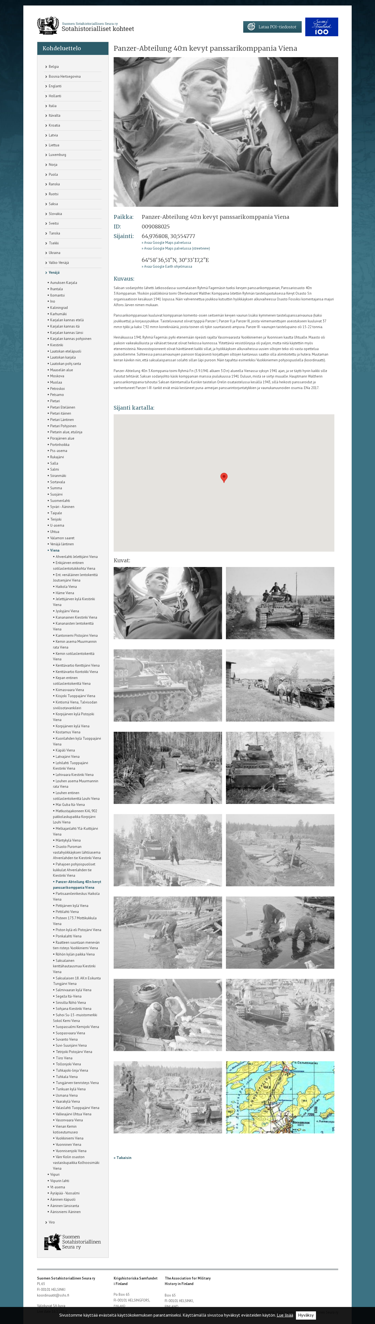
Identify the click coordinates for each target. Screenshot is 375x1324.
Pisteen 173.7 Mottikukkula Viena (75, 920)
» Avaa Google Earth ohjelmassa (167, 266)
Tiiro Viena (62, 1057)
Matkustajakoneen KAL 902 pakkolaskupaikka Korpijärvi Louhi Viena (75, 816)
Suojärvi (55, 494)
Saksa (53, 204)
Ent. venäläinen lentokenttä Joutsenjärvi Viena (75, 577)
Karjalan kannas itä (63, 326)
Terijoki (54, 519)
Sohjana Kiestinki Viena (72, 1008)
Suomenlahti (58, 500)
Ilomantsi (56, 295)
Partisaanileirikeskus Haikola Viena (76, 896)
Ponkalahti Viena (67, 935)
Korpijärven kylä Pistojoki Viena (73, 716)
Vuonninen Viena (67, 1144)
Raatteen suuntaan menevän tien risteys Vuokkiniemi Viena (76, 945)
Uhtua (53, 531)
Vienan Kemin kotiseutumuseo (65, 1129)
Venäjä (54, 272)
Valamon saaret (60, 537)
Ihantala (55, 288)
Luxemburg (57, 154)
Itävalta (54, 115)
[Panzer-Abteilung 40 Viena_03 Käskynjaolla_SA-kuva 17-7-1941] (168, 687)
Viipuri (53, 1174)
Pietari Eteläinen (61, 407)
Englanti (54, 86)
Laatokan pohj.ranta (64, 363)
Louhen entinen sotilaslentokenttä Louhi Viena (76, 795)
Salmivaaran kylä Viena (72, 989)
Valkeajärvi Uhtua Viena (72, 1113)
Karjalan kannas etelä (65, 319)
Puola (53, 174)
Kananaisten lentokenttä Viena (73, 626)
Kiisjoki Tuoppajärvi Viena (74, 695)
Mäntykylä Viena (67, 840)
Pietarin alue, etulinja (64, 431)
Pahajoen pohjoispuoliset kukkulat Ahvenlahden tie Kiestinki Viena (74, 869)
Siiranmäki (56, 475)
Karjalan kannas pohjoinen (69, 338)
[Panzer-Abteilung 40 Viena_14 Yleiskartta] (280, 1099)
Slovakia (55, 213)
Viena (53, 550)
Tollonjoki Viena (67, 1063)
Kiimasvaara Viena (68, 689)
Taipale (54, 512)
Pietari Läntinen (60, 419)
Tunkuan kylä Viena (69, 1088)
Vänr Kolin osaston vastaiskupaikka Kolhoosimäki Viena (76, 1162)
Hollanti (54, 96)
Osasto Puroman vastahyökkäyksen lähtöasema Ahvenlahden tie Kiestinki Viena (77, 851)
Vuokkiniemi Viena (68, 1138)
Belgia (53, 66)
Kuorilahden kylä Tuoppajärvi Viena (77, 741)
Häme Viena (63, 592)
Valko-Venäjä (58, 262)
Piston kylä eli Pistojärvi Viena (77, 929)
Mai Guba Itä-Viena (69, 804)
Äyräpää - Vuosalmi (63, 1192)
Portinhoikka (58, 444)
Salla (52, 463)
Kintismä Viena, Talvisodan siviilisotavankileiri (75, 704)
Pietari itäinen (59, 413)
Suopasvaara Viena (69, 1032)
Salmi (53, 469)
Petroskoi (56, 388)
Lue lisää (285, 1315)
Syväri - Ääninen (60, 506)
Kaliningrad (57, 307)
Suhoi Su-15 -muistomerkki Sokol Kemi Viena (75, 1017)
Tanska (54, 233)
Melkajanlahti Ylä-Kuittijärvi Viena (75, 831)
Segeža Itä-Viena (67, 996)
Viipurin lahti (58, 1180)
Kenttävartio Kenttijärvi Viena (76, 665)
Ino (51, 301)
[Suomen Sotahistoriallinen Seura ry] (85, 25)
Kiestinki (55, 344)
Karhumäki (57, 313)
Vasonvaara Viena (68, 1119)
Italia (52, 106)
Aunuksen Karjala (62, 282)
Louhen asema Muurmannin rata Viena (75, 783)
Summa (54, 487)
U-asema (55, 525)
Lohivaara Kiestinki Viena (73, 774)
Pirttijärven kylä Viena (70, 905)
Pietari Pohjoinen (61, 425)
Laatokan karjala (61, 357)
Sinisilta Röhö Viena (69, 1002)
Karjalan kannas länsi (65, 332)
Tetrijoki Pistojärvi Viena (72, 1051)
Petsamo (55, 394)
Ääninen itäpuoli (61, 1199)
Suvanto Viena (65, 1039)
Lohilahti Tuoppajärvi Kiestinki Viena (70, 765)
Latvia (53, 135)
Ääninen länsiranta (63, 1205)
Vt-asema (56, 1186)
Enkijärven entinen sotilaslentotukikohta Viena (74, 565)
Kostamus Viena (66, 731)
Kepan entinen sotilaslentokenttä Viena (72, 680)
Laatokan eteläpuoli (64, 351)
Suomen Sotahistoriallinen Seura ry (66, 1278)
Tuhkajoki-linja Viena (70, 1070)
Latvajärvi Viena (66, 756)
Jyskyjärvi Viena (66, 610)
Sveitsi (53, 223)
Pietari (53, 400)
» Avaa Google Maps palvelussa (166, 242)
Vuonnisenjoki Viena (69, 1150)
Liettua (53, 145)
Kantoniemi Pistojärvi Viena (75, 635)
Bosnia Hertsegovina (64, 76)
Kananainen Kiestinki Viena (75, 617)
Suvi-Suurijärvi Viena (70, 1045)
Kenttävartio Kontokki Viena (75, 671)
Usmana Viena (65, 1095)
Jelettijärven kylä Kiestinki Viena (74, 601)
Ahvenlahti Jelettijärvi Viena (75, 556)
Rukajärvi (55, 456)
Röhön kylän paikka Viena (74, 954)
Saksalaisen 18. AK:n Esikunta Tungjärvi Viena (77, 980)
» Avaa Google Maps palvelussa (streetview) (176, 248)
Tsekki (53, 243)
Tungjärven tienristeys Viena (76, 1082)
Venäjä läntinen (60, 543)
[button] (224, 478)
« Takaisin (122, 1157)
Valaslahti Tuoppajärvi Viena (76, 1107)
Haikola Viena (65, 586)
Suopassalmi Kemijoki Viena (76, 1026)
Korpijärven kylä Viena (71, 725)
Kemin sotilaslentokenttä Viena (73, 656)
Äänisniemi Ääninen (64, 1211)
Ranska (54, 184)
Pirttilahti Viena (66, 911)
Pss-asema (57, 450)
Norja (52, 164)
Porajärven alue (60, 438)
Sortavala (56, 481)
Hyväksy (306, 1315)
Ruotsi (53, 194)
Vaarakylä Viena (66, 1101)
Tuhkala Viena (65, 1076)
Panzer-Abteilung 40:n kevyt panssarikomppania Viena (77, 884)
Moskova (55, 375)
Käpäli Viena (64, 750)
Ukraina (54, 252)
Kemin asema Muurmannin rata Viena (75, 644)
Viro (51, 1222)
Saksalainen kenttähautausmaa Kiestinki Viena (74, 965)
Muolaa (54, 382)
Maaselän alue (60, 369)
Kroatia (54, 125)
